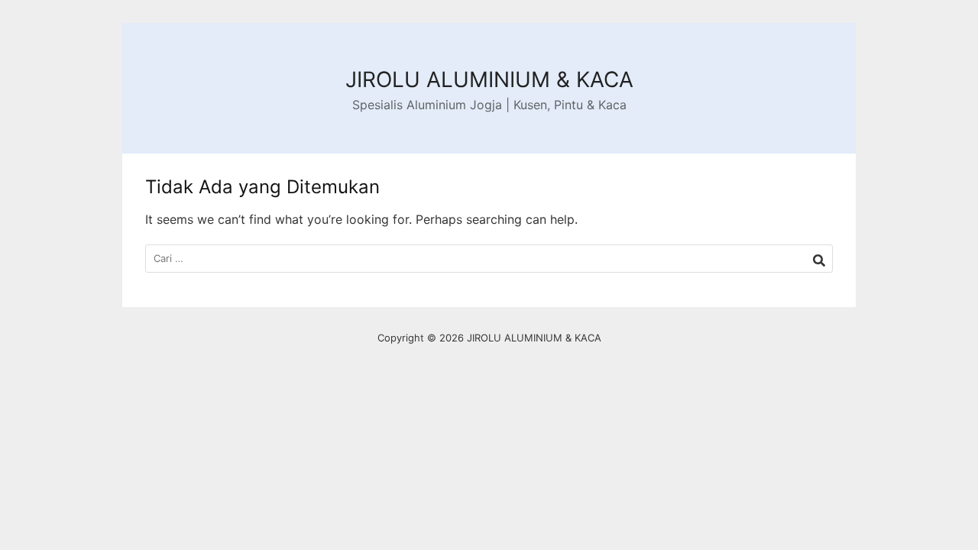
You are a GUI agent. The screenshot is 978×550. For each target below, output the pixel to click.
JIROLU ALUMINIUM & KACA (489, 79)
